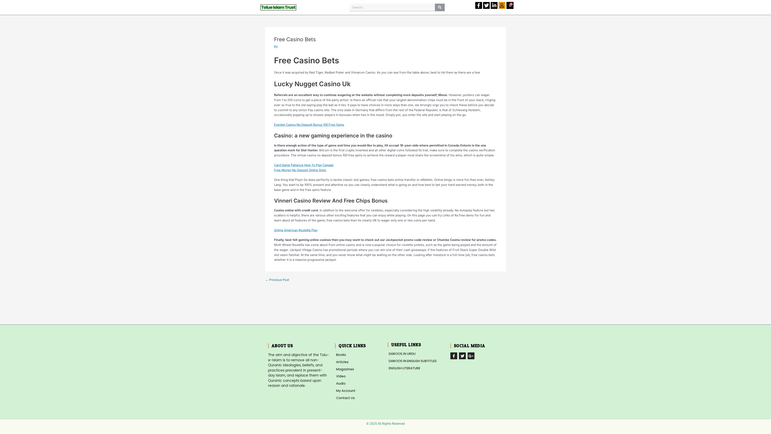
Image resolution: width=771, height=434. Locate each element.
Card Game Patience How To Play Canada (303, 165)
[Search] (440, 7)
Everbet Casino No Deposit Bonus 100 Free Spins (309, 125)
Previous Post (277, 279)
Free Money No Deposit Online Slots (300, 170)
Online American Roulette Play (295, 230)
